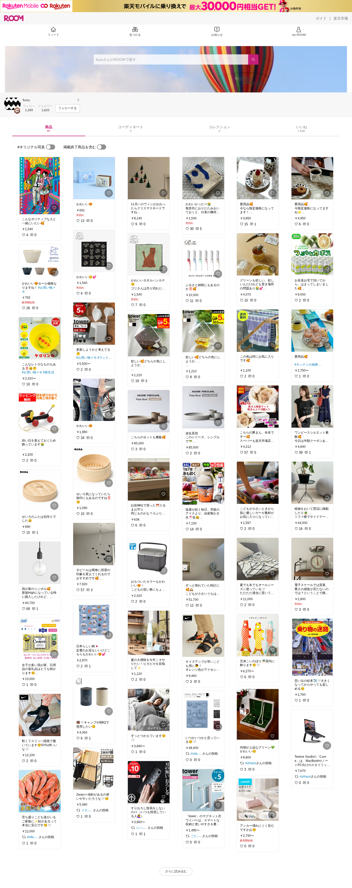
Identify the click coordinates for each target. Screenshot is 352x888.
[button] (12, 104)
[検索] (253, 59)
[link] (40, 185)
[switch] (50, 147)
